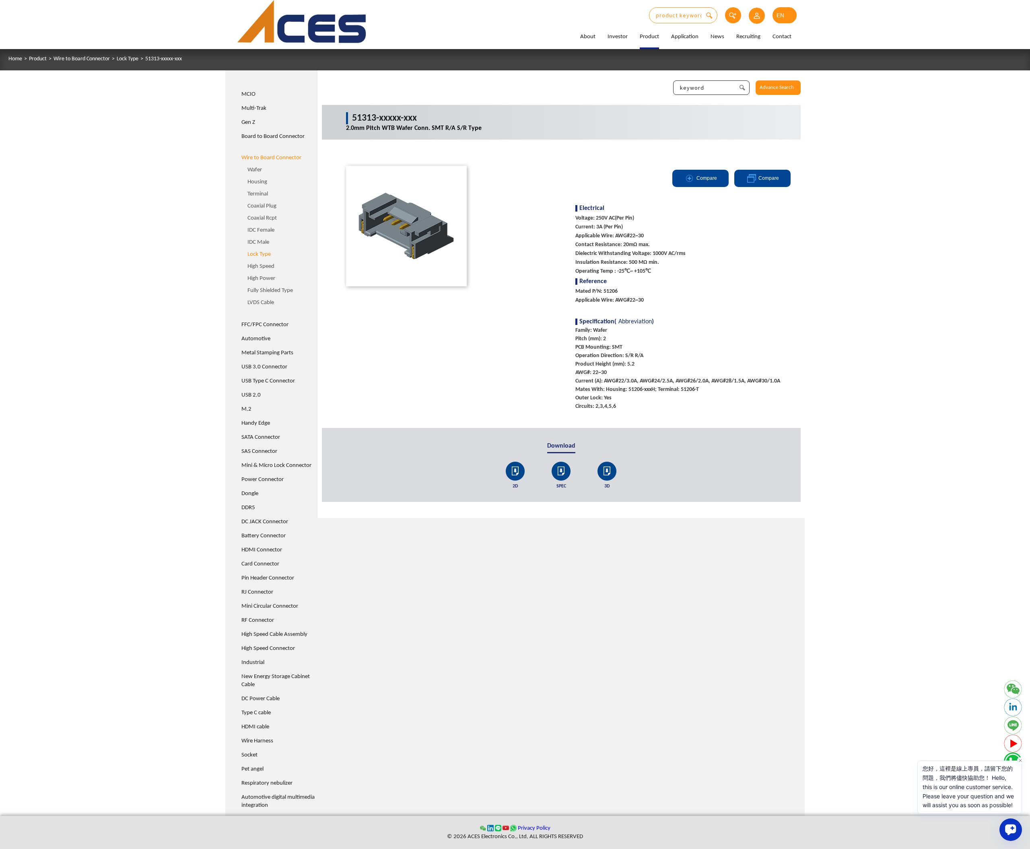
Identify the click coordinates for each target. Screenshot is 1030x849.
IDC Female (260, 230)
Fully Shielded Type (270, 291)
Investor (618, 37)
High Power (261, 278)
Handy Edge (255, 423)
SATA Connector (260, 437)
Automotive (255, 339)
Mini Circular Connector (269, 606)
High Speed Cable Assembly (274, 634)
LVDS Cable (260, 303)
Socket (249, 755)
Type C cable (256, 713)
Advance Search (777, 87)
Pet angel (252, 769)
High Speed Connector (268, 648)
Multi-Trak (253, 108)
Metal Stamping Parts (267, 353)
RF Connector (257, 620)
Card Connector (260, 564)
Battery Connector (263, 536)
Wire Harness (257, 741)
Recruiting (748, 37)
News (717, 37)
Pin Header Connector (267, 578)
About (587, 37)
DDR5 (248, 508)
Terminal (257, 194)
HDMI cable (255, 727)
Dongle (249, 494)
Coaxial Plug (261, 206)
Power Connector (262, 480)
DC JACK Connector (264, 522)
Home (15, 59)
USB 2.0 (251, 395)
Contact (781, 37)
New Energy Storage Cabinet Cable (275, 681)
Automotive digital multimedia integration (278, 801)
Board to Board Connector (273, 137)
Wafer (254, 170)
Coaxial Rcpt (262, 218)
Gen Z (248, 122)
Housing (257, 182)
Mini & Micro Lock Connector (276, 466)
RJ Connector (257, 592)
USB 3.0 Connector (264, 367)
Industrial (252, 663)
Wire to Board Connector (82, 59)
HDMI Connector (261, 550)
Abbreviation (635, 322)
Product (649, 37)
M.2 (246, 409)
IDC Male (258, 242)
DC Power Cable (260, 699)
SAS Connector (259, 451)
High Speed (260, 266)
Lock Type (127, 59)
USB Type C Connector (268, 381)
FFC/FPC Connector (264, 325)
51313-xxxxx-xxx (163, 59)
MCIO (248, 94)
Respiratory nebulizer (267, 783)
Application (684, 37)
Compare (706, 178)
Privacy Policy (534, 828)
